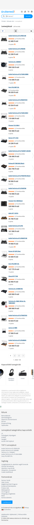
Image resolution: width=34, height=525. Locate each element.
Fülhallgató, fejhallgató (11, 379)
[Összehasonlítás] (25, 11)
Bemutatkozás (5, 416)
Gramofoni (7, 509)
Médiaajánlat (5, 490)
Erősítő (22, 378)
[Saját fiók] (31, 11)
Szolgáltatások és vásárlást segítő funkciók (14, 464)
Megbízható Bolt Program (9, 484)
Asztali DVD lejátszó (7, 441)
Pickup (27, 507)
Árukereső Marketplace (8, 486)
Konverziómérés (6, 498)
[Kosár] (28, 11)
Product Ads (5, 488)
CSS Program (5, 492)
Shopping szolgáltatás (8, 494)
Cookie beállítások (7, 472)
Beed (3, 496)
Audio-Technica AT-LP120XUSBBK (11, 454)
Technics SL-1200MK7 (8, 452)
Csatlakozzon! (7, 502)
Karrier (3, 421)
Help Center (5, 482)
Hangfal (3, 439)
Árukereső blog (6, 423)
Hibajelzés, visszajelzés (8, 470)
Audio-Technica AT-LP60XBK (10, 450)
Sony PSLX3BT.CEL (7, 456)
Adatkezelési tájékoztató (9, 514)
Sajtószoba (4, 425)
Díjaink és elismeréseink (9, 419)
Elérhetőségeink (6, 417)
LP (2, 433)
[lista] (15, 30)
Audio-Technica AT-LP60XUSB (10, 448)
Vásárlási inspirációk (7, 468)
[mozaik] (18, 30)
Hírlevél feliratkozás (7, 466)
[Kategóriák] (21, 11)
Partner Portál (5, 480)
